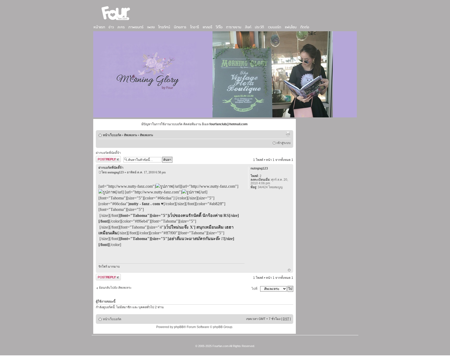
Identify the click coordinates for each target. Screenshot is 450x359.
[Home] (115, 20)
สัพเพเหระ (130, 135)
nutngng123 (116, 172)
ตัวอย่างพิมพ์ (288, 133)
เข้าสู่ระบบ (284, 143)
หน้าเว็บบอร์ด (112, 135)
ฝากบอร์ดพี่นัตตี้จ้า (108, 153)
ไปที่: (255, 289)
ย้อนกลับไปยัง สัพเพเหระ (115, 287)
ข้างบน (289, 270)
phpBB (179, 327)
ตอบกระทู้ (102, 158)
